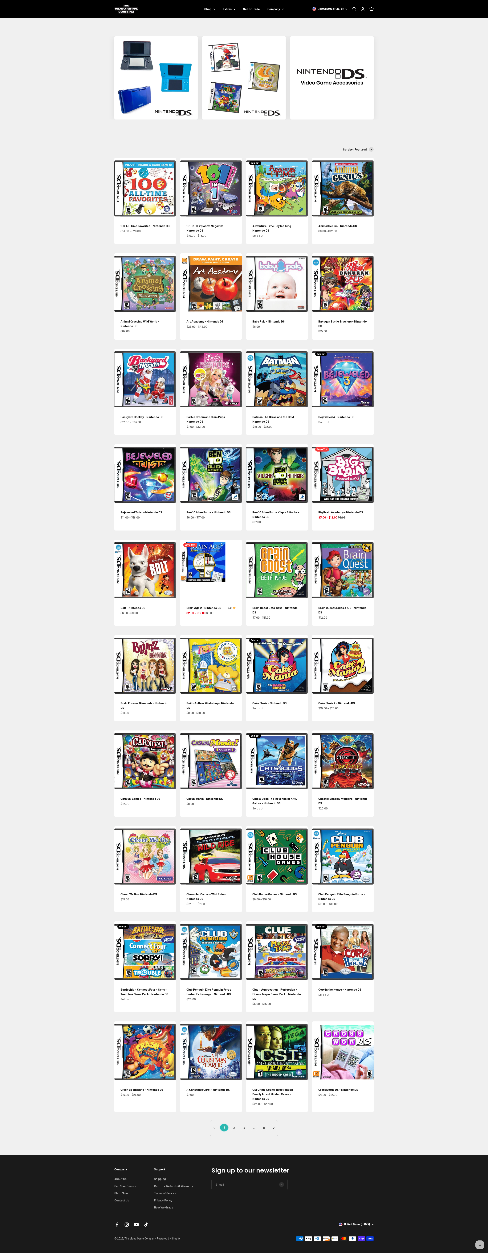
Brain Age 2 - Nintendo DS (203, 607)
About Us (120, 1179)
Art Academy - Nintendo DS (205, 321)
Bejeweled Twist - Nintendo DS (141, 512)
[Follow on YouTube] (136, 1224)
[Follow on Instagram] (126, 1224)
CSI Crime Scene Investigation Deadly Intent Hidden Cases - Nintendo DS (272, 1094)
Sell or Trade (251, 9)
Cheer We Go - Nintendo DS (138, 894)
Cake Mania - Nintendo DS (269, 703)
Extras (227, 9)
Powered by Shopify (169, 1238)
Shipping (160, 1179)
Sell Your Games (125, 1186)
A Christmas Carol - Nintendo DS (208, 1089)
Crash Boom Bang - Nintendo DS (142, 1089)
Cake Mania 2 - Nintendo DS (336, 703)
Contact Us (121, 1200)
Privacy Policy (163, 1200)
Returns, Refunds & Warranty (173, 1186)
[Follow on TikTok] (146, 1224)
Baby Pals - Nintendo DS (268, 321)
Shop (207, 9)
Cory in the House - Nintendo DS (339, 989)
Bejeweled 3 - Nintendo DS (336, 417)
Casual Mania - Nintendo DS (204, 798)
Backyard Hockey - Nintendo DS (141, 417)
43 (263, 1127)
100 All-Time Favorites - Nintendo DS (145, 226)
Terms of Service (165, 1193)
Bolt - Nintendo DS (132, 607)
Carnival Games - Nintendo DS (140, 798)
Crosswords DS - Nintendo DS (338, 1089)
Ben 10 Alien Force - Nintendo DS (208, 512)
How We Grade (163, 1207)
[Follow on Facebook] (117, 1224)
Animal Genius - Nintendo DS (337, 226)
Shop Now (121, 1193)
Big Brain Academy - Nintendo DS (340, 512)
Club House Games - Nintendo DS (274, 894)
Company (273, 9)
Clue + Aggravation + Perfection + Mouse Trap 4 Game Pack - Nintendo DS (276, 994)
